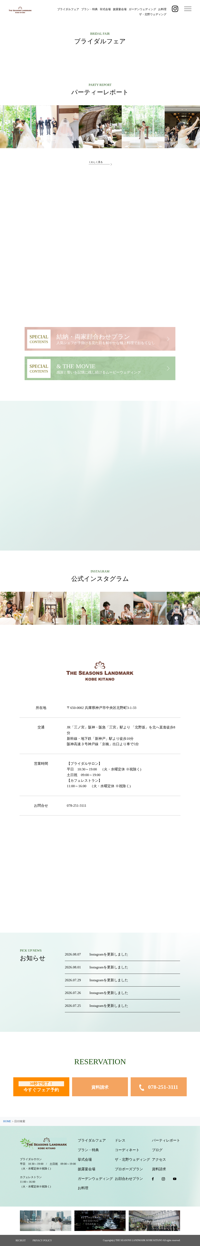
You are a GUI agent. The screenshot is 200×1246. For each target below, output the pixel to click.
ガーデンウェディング (142, 9)
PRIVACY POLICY (42, 1240)
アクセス (159, 1159)
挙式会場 (105, 9)
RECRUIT (21, 1240)
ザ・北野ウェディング (152, 14)
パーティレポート (166, 1140)
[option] (57, 126)
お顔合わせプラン (129, 1179)
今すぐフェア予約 (41, 1086)
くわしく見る (96, 162)
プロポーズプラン (129, 1169)
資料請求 (100, 1087)
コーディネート (127, 1150)
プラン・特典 (89, 9)
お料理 (162, 9)
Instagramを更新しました (108, 954)
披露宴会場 (120, 9)
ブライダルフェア (68, 9)
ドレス (120, 1140)
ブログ (157, 1150)
